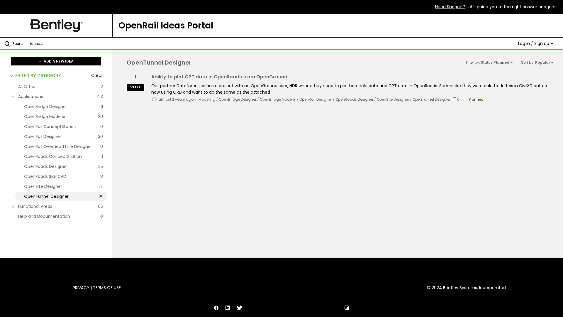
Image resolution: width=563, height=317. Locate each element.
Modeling (207, 99)
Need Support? (450, 7)
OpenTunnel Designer (431, 99)
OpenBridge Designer (237, 99)
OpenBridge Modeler (278, 99)
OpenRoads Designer (354, 99)
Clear (97, 75)
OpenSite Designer (393, 99)
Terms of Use (107, 288)
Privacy (81, 288)
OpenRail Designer (315, 99)
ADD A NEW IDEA (58, 61)
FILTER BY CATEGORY (38, 75)
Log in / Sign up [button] (534, 43)
